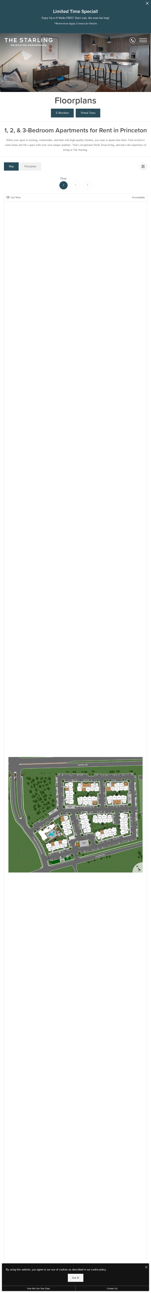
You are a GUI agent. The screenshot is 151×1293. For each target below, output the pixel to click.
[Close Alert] (147, 4)
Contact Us (112, 1288)
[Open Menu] (143, 40)
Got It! (75, 1277)
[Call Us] (132, 40)
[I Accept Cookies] (146, 1267)
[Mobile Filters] (143, 166)
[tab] (11, 166)
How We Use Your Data (38, 1288)
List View (16, 197)
